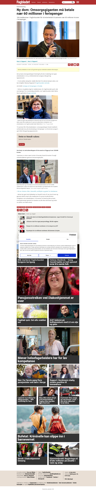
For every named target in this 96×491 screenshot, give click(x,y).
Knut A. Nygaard (29, 475)
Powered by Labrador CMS (48, 489)
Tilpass (47, 255)
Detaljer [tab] (48, 239)
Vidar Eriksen (31, 477)
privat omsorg (21, 207)
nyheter (48, 207)
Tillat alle (67, 255)
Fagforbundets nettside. (43, 83)
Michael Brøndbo (30, 474)
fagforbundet (36, 207)
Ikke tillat (29, 255)
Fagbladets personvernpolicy (36, 484)
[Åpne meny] (77, 2)
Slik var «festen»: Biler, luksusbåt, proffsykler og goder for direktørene (37, 191)
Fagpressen (33, 482)
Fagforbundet (46, 472)
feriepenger (29, 207)
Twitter (55, 477)
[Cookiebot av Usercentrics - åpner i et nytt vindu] (70, 235)
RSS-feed (70, 479)
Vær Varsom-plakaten (65, 482)
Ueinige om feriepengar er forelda (32, 86)
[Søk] (72, 2)
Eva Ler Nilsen (31, 472)
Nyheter (34, 2)
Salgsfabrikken (48, 475)
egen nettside (32, 93)
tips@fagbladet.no (55, 474)
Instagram (41, 478)
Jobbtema (44, 2)
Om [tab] (67, 239)
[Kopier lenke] (78, 64)
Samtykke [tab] (28, 239)
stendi (43, 207)
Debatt (39, 2)
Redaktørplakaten (52, 482)
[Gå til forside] (23, 2)
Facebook (49, 477)
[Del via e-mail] (75, 64)
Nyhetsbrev (52, 2)
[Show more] (22, 144)
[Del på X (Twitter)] (72, 64)
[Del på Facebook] (69, 64)
